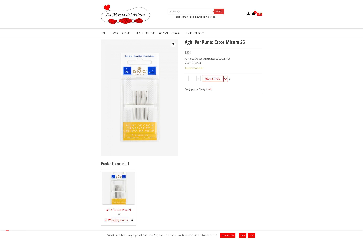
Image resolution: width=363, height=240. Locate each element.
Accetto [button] (243, 235)
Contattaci (163, 32)
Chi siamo (114, 32)
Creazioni (126, 32)
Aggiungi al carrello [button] (120, 220)
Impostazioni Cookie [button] (228, 235)
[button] (173, 44)
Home (103, 32)
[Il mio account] (248, 14)
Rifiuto (251, 235)
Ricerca (219, 11)
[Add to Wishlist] (225, 79)
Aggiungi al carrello (212, 78)
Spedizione (176, 32)
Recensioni (150, 32)
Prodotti (138, 32)
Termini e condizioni (193, 32)
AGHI (210, 89)
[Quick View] (109, 220)
